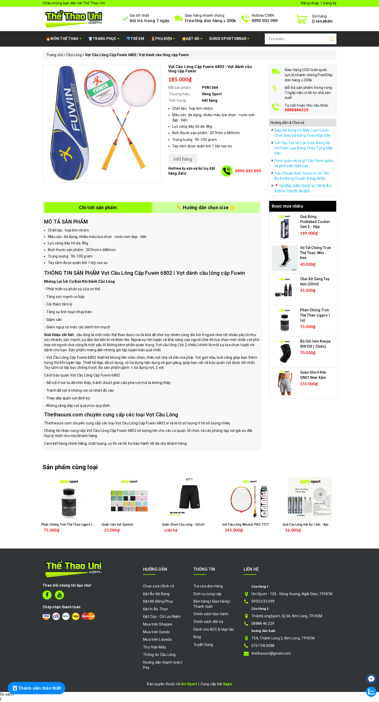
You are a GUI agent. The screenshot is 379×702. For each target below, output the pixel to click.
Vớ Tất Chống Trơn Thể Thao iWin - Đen (315, 253)
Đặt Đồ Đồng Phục (158, 601)
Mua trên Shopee (157, 624)
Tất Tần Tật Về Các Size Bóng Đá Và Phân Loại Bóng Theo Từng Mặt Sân (303, 148)
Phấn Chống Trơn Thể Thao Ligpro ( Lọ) (315, 315)
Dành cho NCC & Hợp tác (213, 629)
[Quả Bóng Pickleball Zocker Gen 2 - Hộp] (285, 227)
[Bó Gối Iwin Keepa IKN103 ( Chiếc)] (285, 351)
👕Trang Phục (102, 39)
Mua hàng (79, 534)
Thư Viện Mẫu (154, 647)
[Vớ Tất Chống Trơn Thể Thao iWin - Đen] (285, 258)
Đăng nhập (310, 3)
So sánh (7, 694)
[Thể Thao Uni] (74, 18)
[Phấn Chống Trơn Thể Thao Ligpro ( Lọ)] (285, 320)
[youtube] (59, 595)
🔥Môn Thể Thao (62, 39)
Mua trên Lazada (157, 639)
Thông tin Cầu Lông (159, 655)
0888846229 (297, 110)
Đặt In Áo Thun (155, 609)
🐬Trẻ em (135, 39)
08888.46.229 (262, 623)
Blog (197, 637)
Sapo (227, 684)
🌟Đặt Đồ (191, 39)
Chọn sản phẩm (143, 534)
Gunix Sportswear (228, 39)
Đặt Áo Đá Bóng (156, 594)
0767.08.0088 (262, 646)
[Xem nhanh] (69, 499)
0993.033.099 (248, 171)
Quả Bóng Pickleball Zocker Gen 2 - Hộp (315, 222)
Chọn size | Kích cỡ (158, 586)
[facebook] (47, 595)
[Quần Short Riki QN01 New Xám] (285, 383)
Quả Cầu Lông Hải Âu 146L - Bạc (306, 524)
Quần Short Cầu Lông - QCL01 (183, 524)
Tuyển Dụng (203, 645)
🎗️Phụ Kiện (162, 39)
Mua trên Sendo (156, 632)
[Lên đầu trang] (371, 663)
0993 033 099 (265, 20)
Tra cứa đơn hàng (208, 586)
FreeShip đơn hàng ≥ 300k (210, 20)
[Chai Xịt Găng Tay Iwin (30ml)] (285, 289)
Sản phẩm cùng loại (70, 467)
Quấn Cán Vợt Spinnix (117, 524)
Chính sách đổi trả (208, 622)
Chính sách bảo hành (210, 614)
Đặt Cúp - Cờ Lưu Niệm (161, 616)
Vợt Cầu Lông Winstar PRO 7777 (245, 524)
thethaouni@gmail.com (271, 653)
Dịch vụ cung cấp (207, 594)
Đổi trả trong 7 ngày (149, 20)
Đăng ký (329, 3)
